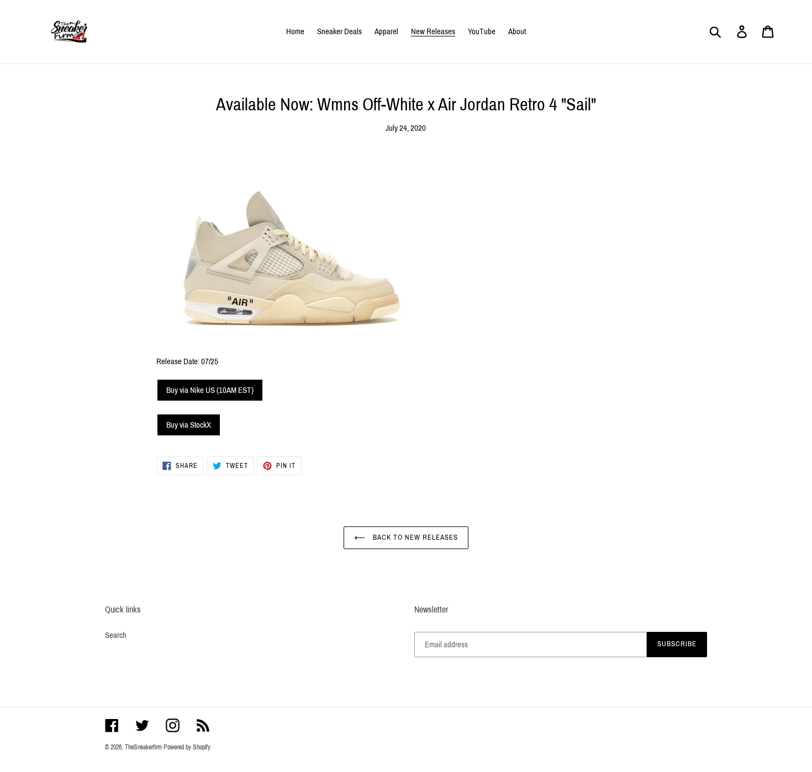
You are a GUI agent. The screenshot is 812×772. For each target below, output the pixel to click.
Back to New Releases (414, 537)
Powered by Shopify (187, 747)
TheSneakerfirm (143, 747)
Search (115, 635)
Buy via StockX (188, 424)
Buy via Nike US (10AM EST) (210, 390)
